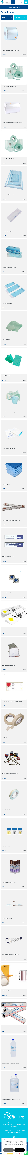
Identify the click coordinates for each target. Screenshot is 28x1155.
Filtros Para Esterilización (8, 665)
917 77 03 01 (8, 1130)
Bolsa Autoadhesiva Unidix (9, 267)
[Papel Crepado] (14, 324)
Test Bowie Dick (6, 846)
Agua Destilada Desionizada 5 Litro (11, 1099)
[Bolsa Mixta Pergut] (14, 216)
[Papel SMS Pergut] (14, 361)
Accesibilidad (14, 1126)
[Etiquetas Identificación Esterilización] (14, 686)
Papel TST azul (6, 484)
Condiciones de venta (7, 1124)
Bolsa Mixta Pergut (7, 231)
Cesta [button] (21, 2)
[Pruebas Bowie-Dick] (14, 578)
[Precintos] (14, 722)
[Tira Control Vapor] (14, 903)
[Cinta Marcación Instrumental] (14, 758)
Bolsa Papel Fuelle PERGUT (9, 448)
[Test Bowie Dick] (14, 831)
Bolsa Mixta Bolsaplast (8, 195)
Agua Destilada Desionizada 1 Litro (11, 1063)
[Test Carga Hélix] (14, 976)
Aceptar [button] (19, 1150)
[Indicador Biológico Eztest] (14, 867)
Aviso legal (7, 1122)
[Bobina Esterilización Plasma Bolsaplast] (14, 107)
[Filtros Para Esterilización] (14, 650)
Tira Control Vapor (7, 918)
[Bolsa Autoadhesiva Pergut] (14, 397)
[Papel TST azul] (14, 469)
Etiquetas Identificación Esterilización (12, 701)
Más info (8, 1150)
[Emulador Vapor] (14, 614)
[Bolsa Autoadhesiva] (14, 288)
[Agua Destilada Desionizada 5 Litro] (14, 1084)
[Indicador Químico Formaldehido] (14, 505)
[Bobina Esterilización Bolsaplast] (14, 35)
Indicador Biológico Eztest (9, 882)
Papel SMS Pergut (6, 376)
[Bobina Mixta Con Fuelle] (14, 143)
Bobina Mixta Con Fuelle (8, 159)
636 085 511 (22, 1130)
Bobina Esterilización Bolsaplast (10, 50)
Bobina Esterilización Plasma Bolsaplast (12, 122)
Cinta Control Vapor (7, 810)
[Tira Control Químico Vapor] (14, 1012)
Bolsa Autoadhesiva (7, 303)
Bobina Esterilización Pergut (9, 86)
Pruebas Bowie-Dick (7, 593)
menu (26, 2)
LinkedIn (14, 1137)
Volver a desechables (15, 7)
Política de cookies (21, 1124)
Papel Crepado (6, 339)
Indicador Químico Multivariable (10, 954)
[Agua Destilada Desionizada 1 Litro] (14, 1048)
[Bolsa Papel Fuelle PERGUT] (14, 433)
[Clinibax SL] (6, 2)
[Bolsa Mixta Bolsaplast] (14, 180)
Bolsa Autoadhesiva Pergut (9, 412)
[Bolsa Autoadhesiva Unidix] (14, 252)
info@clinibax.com (15, 1132)
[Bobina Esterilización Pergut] (14, 71)
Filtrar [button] (4, 17)
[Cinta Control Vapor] (14, 795)
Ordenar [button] (18, 17)
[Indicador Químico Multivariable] (14, 939)
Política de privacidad (20, 1122)
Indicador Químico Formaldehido (11, 520)
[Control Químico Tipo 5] (14, 541)
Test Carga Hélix (6, 991)
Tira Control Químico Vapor (9, 1027)
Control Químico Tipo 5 (8, 556)
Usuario (17, 2)
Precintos (4, 737)
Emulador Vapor (6, 629)
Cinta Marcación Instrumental (10, 773)
